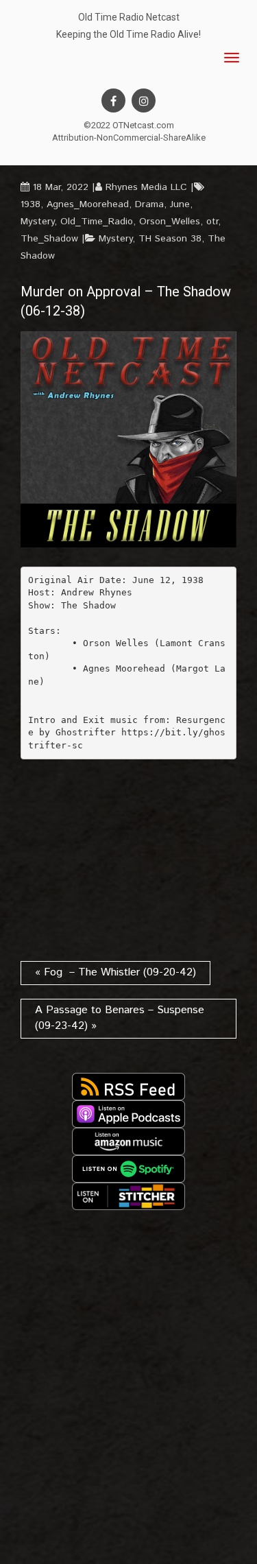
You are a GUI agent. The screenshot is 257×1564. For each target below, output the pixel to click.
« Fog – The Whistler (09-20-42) (115, 972)
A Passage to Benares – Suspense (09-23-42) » (119, 1018)
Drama (149, 204)
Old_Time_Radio (96, 221)
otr (212, 221)
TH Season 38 (169, 239)
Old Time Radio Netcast (129, 17)
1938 (30, 204)
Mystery (37, 221)
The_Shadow (49, 239)
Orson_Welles (169, 221)
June (180, 204)
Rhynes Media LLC (146, 187)
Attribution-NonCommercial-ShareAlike (129, 137)
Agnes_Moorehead (88, 204)
